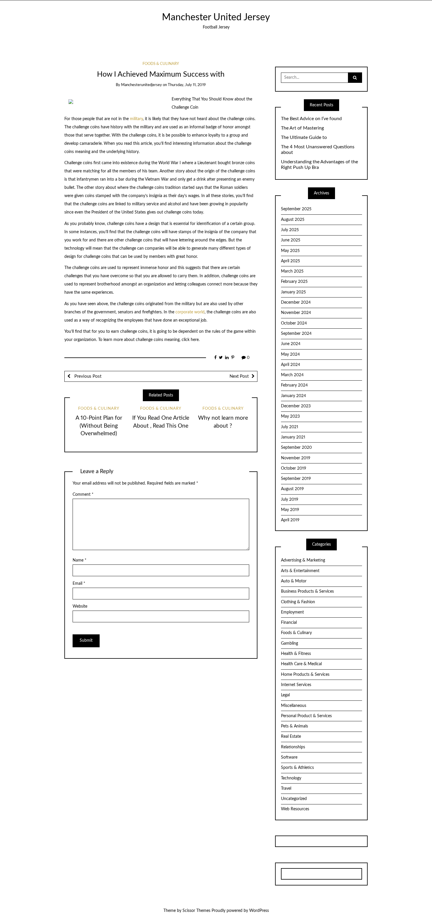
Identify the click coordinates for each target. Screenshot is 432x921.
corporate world (190, 312)
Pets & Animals (294, 726)
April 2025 (290, 261)
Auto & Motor (294, 581)
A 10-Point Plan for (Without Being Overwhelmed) (99, 426)
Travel (286, 788)
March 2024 (292, 375)
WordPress (259, 911)
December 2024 (296, 302)
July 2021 (289, 427)
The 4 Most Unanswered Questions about (317, 149)
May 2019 (290, 510)
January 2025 (293, 292)
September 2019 (296, 479)
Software (289, 757)
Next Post (239, 376)
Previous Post (87, 376)
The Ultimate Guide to (304, 137)
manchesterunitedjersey (141, 85)
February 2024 (294, 385)
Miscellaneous (293, 706)
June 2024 (290, 344)
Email (79, 583)
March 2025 (292, 271)
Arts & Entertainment (300, 571)
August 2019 (292, 489)
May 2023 (290, 416)
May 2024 (290, 354)
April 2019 (290, 520)
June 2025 (290, 240)
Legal (285, 695)
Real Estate (291, 737)
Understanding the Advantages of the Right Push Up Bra (319, 164)
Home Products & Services (305, 675)
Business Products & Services (307, 591)
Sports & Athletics (297, 768)
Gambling (289, 643)
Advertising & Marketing (303, 560)
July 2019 (289, 500)
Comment (83, 495)
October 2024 (294, 323)
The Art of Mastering (302, 128)
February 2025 (294, 282)
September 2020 (296, 448)
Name (79, 560)
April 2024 (290, 365)
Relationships (293, 747)
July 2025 (290, 230)
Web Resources (295, 809)
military (136, 119)
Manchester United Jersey (216, 17)
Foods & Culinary (161, 64)
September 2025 (296, 209)
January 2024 (293, 396)
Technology (291, 778)
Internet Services (296, 685)
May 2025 (290, 251)
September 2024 (296, 334)
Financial (289, 623)
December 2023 (296, 406)
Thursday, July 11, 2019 (187, 85)
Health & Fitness (296, 654)
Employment (292, 612)
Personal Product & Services (306, 716)
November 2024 (296, 313)
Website (80, 606)
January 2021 (293, 437)
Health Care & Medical (301, 664)
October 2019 (293, 468)
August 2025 (292, 220)
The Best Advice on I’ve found (311, 118)
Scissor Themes (196, 911)
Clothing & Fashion (298, 602)
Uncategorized (294, 799)
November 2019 (295, 458)
